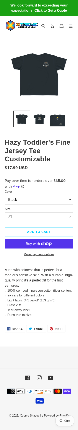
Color (8, 191)
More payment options (39, 254)
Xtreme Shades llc (31, 415)
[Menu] (70, 25)
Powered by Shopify (56, 415)
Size (8, 209)
